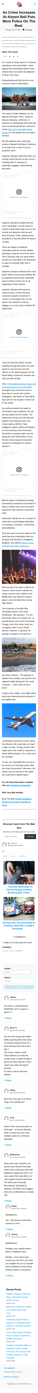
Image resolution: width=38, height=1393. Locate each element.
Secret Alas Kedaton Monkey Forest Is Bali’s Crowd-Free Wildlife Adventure (18, 1335)
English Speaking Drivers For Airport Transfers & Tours (16, 802)
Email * (8, 978)
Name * (7, 969)
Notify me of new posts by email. (18, 942)
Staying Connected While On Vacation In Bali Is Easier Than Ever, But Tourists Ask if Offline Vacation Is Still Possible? (18, 1351)
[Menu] (3, 4)
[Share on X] (9, 56)
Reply (9, 1018)
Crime (13, 856)
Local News (22, 856)
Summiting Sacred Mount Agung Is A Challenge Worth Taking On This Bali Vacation (18, 1323)
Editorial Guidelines (11, 1377)
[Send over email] (17, 56)
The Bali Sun (14, 843)
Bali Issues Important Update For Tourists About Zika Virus (18, 1310)
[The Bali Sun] (19, 4)
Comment (7, 947)
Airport (5, 856)
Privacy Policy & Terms (13, 1372)
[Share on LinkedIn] (13, 56)
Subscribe (30, 836)
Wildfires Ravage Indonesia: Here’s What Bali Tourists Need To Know (18, 1297)
